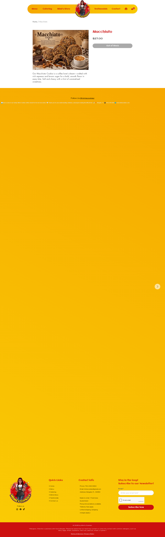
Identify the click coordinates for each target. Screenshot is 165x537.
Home (35, 22)
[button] (35, 9)
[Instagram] (17, 509)
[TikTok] (24, 509)
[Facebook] (20, 509)
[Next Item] (157, 286)
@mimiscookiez (87, 98)
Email (120, 488)
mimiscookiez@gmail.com (92, 489)
